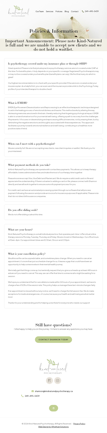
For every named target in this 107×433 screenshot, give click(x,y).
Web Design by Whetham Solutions (53, 427)
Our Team (40, 11)
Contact (74, 11)
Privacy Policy (79, 424)
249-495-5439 (92, 11)
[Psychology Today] (49, 380)
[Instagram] (57, 380)
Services (49, 11)
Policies (59, 11)
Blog (67, 11)
